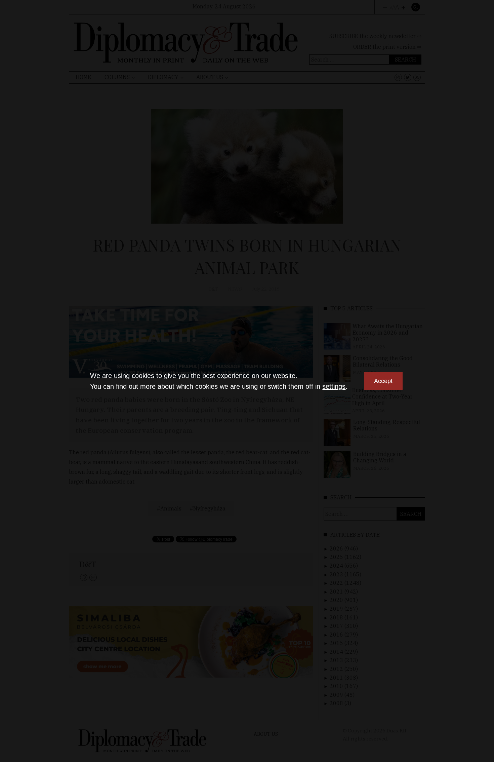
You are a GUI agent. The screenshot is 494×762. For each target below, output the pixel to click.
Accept (383, 381)
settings (333, 386)
